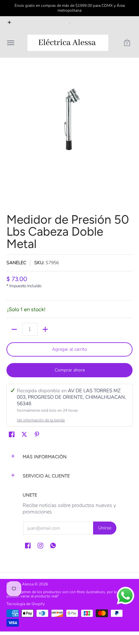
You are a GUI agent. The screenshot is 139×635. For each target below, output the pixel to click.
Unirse (104, 528)
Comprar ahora (70, 370)
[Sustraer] (14, 329)
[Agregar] (45, 329)
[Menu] (10, 42)
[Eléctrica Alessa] (67, 42)
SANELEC (16, 263)
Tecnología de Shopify (25, 603)
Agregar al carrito (69, 349)
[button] (127, 42)
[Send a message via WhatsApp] (125, 595)
